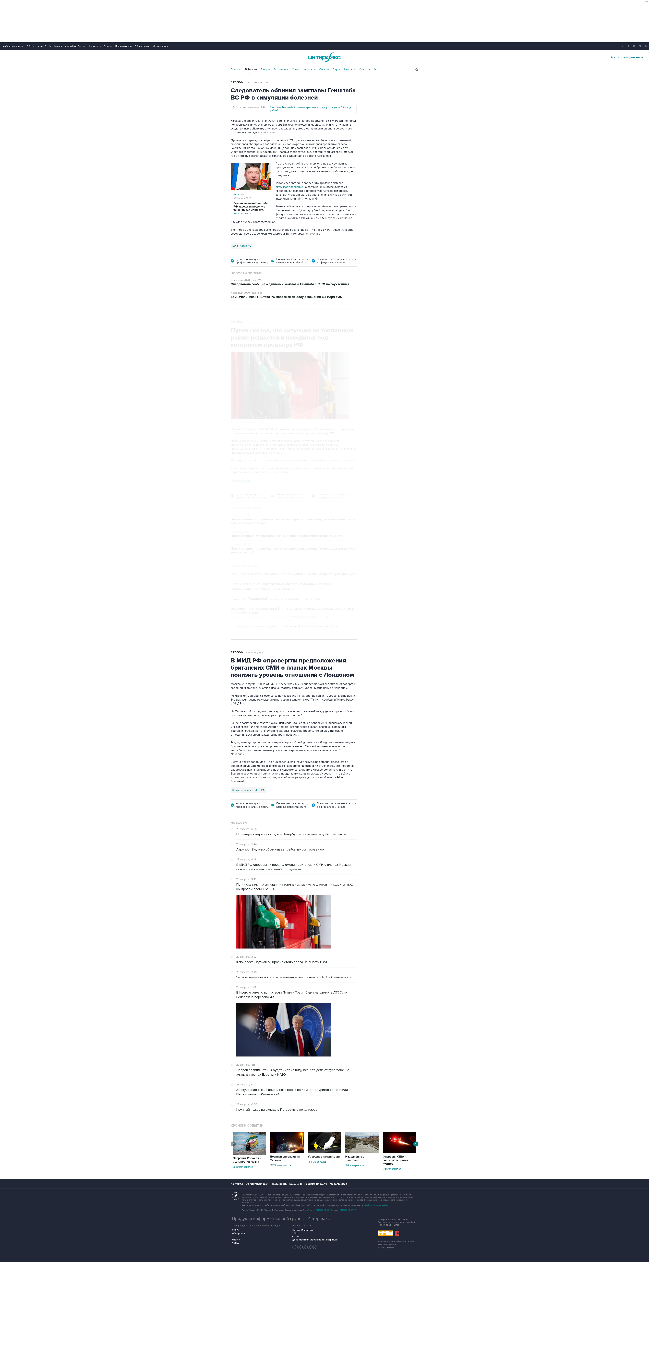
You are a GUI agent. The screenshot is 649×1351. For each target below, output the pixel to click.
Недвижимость (123, 46)
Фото (377, 69)
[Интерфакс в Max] (314, 1247)
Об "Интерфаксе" (36, 46)
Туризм (108, 46)
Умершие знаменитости (324, 1156)
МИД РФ (260, 790)
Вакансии (295, 1184)
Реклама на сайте (315, 1184)
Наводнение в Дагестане (354, 1158)
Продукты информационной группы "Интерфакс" (281, 1218)
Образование (142, 46)
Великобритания (241, 790)
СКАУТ (235, 1236)
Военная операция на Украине (285, 1158)
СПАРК (235, 1230)
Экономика (280, 69)
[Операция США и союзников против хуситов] (399, 1152)
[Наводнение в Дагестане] (362, 1152)
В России (251, 69)
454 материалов (317, 1161)
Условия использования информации (396, 1241)
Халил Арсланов (241, 245)
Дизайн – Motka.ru (386, 1248)
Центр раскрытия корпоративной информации (315, 1239)
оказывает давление (289, 187)
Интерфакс (324, 57)
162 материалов (354, 1165)
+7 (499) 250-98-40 (323, 1210)
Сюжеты (364, 69)
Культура (309, 69)
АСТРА (235, 1243)
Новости (349, 69)
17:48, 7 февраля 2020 (256, 82)
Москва (324, 69)
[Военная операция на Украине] (287, 1152)
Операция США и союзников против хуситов (395, 1160)
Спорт (296, 69)
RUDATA (296, 1236)
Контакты (237, 1184)
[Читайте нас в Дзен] (294, 1247)
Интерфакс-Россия (75, 46)
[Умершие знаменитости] (324, 1152)
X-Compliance (238, 1233)
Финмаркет (95, 46)
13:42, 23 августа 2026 (256, 322)
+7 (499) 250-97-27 (347, 1210)
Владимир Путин (241, 480)
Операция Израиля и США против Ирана (247, 1160)
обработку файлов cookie (376, 1205)
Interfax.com (55, 46)
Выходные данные (387, 1244)
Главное (236, 69)
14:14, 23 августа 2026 (256, 652)
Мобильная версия (13, 46)
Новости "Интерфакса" (303, 1230)
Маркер (236, 1239)
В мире (265, 69)
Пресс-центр (279, 1184)
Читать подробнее (250, 208)
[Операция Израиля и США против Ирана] (249, 1153)
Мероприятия (160, 46)
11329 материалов (280, 1165)
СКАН (295, 1233)
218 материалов (392, 1168)
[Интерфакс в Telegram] (299, 1247)
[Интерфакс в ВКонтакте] (304, 1247)
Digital (336, 69)
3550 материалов (243, 1166)
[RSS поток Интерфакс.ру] (309, 1247)
